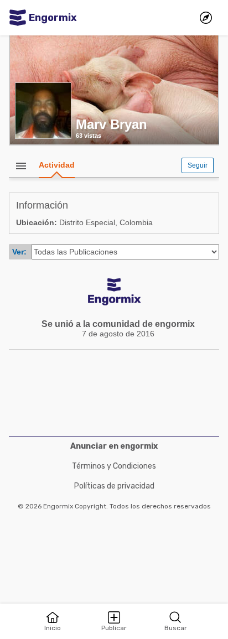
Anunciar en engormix (114, 446)
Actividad (57, 164)
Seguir (198, 165)
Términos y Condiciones (114, 466)
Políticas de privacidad (114, 486)
